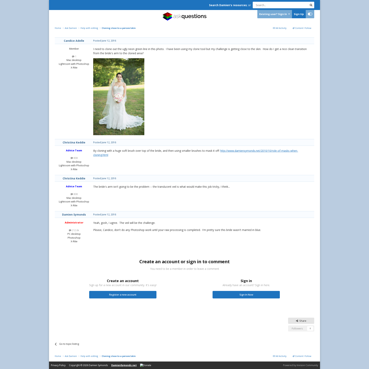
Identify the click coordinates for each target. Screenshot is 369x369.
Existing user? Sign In (273, 14)
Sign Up (299, 14)
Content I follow (302, 28)
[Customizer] (310, 14)
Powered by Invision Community (300, 365)
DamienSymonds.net (124, 365)
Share (302, 320)
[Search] (311, 5)
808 (75, 158)
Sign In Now (246, 294)
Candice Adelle (74, 40)
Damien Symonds (74, 214)
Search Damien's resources (228, 5)
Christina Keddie (74, 142)
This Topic (297, 5)
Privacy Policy (58, 365)
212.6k (75, 230)
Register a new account (122, 294)
